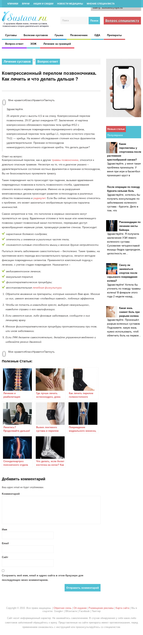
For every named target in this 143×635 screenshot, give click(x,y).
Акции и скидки (43, 3)
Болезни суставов (36, 35)
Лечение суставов (17, 61)
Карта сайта (122, 608)
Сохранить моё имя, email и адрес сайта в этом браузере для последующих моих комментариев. (42, 577)
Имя (4, 529)
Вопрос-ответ (14, 43)
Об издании (80, 608)
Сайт (5, 557)
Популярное (115, 135)
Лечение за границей (57, 43)
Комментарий (11, 493)
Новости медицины (70, 3)
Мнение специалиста (101, 3)
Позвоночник (79, 35)
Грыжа (59, 35)
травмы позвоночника (65, 159)
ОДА (97, 35)
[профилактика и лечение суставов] (25, 26)
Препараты (114, 35)
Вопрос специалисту (122, 20)
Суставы (11, 35)
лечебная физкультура (47, 287)
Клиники (12, 3)
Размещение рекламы (101, 608)
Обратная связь (63, 608)
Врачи (26, 3)
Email (5, 543)
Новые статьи (116, 129)
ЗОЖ (33, 43)
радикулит (39, 198)
